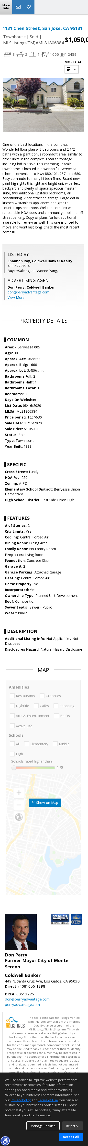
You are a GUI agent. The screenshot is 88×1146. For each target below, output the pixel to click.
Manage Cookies (43, 1126)
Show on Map (46, 802)
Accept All (71, 1137)
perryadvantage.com (22, 1004)
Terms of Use (48, 1100)
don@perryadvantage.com (28, 292)
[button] (5, 1140)
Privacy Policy (21, 1100)
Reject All (72, 1126)
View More (16, 297)
